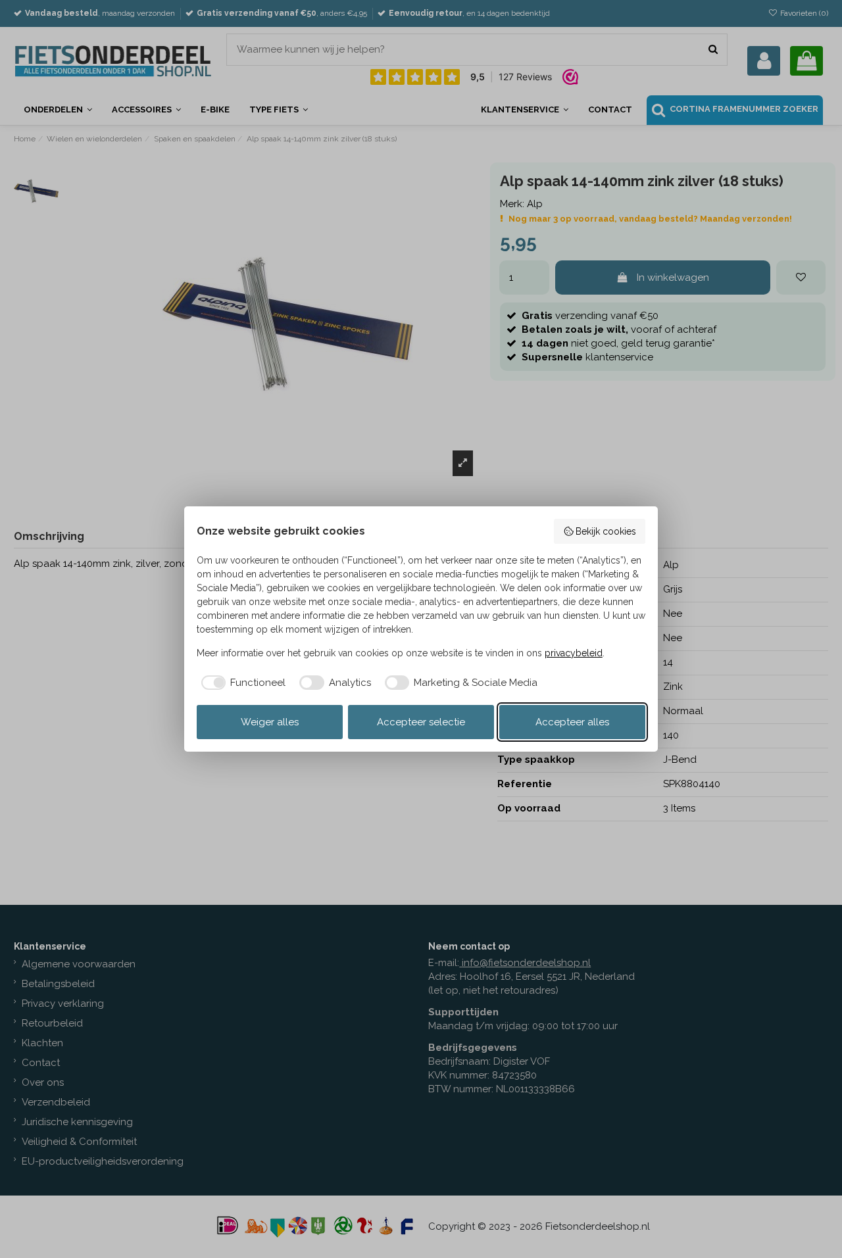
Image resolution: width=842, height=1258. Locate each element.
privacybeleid (574, 653)
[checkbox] (241, 682)
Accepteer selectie (421, 722)
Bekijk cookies (606, 531)
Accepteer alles (572, 722)
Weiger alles (270, 722)
